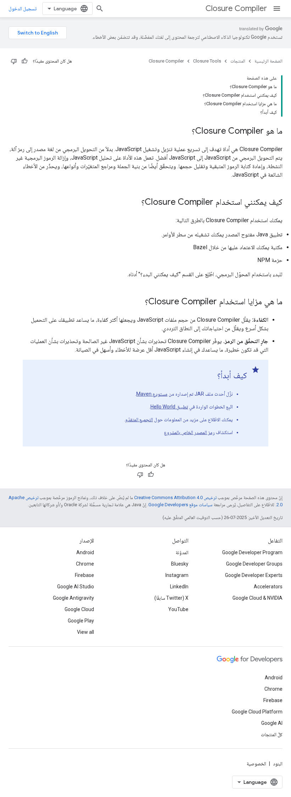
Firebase (84, 575)
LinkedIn (179, 586)
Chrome (85, 564)
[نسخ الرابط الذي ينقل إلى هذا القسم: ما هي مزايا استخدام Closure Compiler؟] (138, 302)
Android (85, 552)
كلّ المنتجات (271, 734)
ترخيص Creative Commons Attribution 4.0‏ (175, 497)
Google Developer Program (252, 552)
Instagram (176, 575)
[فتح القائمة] (277, 8)
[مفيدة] (24, 61)
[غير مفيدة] (14, 61)
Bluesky (179, 564)
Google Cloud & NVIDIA (257, 598)
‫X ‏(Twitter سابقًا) (171, 598)
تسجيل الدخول (23, 8)
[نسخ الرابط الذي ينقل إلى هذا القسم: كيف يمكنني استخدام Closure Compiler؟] (134, 202)
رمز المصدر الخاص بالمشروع (189, 432)
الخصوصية (256, 763)
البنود (277, 763)
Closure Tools (207, 61)
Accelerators (268, 586)
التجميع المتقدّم (139, 419)
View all (85, 632)
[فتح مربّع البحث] (99, 8)
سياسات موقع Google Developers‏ (180, 504)
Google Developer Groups (254, 564)
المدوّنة (182, 552)
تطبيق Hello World (169, 407)
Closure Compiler (236, 8)
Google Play (81, 621)
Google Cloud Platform (257, 712)
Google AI (271, 723)
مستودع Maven (152, 394)
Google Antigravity (73, 598)
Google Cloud (79, 609)
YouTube (178, 609)
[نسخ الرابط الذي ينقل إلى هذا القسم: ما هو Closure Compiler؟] (184, 131)
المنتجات (237, 61)
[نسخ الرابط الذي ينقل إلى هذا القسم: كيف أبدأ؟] (210, 376)
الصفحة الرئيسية (268, 61)
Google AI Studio (75, 586)
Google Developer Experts (253, 575)
